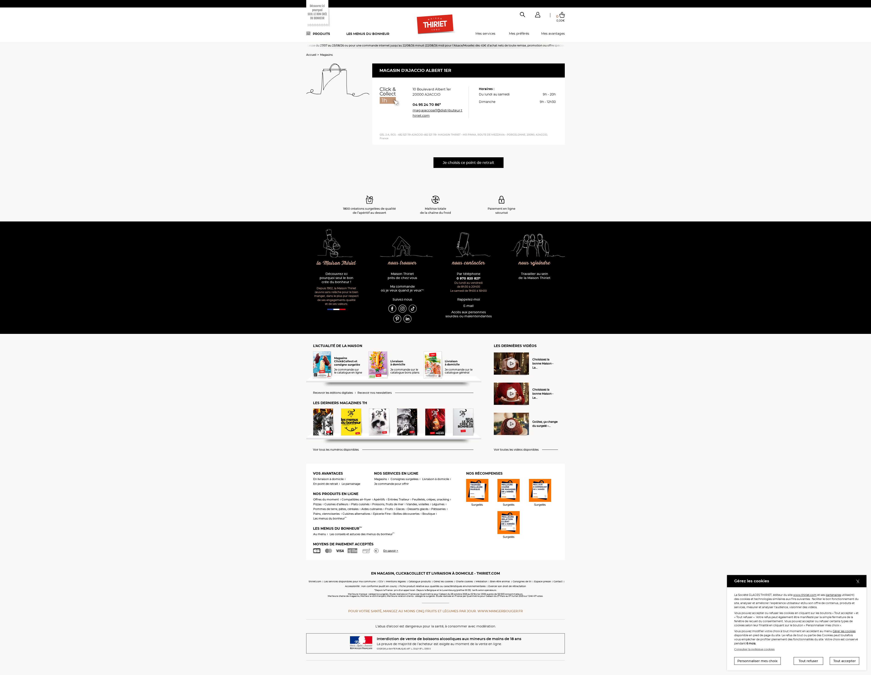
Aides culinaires (371, 509)
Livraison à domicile (435, 479)
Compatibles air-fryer (356, 499)
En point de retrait (325, 484)
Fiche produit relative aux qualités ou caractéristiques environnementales (442, 586)
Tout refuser (808, 661)
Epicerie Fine (382, 513)
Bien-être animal (500, 581)
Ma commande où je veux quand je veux (402, 289)
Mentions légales (396, 581)
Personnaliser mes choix (757, 661)
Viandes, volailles (417, 504)
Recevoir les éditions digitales (333, 392)
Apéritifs (379, 499)
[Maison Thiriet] (435, 24)
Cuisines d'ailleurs (336, 504)
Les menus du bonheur (367, 34)
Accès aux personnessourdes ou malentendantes (468, 314)
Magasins (326, 54)
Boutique (428, 513)
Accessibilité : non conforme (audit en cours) (371, 586)
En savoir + (390, 550)
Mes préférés (519, 34)
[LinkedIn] (407, 318)
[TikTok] (413, 308)
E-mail (468, 306)
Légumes (438, 504)
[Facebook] (392, 308)
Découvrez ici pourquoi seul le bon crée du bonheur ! (336, 278)
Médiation (481, 581)
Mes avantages (553, 34)
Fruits (389, 509)
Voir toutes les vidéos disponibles (516, 449)
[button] (537, 15)
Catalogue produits (420, 581)
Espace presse (542, 581)
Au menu (319, 534)
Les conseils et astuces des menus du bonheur (362, 534)
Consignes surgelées (404, 479)
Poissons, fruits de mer (388, 504)
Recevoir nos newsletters (374, 392)
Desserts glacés (417, 509)
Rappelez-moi (468, 299)
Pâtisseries (438, 509)
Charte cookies (464, 581)
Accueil (311, 54)
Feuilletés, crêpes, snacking (430, 499)
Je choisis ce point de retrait (468, 162)
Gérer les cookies (844, 631)
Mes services (485, 34)
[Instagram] (402, 308)
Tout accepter (844, 661)
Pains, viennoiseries (326, 513)
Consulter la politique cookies (754, 649)
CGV (380, 581)
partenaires (833, 595)
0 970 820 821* (468, 278)
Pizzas (317, 504)
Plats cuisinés (360, 504)
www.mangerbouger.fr (500, 611)
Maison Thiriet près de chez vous (402, 276)
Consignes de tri (522, 581)
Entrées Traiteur (398, 499)
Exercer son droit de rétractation (507, 586)
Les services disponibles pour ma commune (350, 581)
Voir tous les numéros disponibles (336, 449)
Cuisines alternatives (356, 513)
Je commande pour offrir (391, 484)
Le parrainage (351, 484)
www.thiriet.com (805, 595)
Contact (558, 581)
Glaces (400, 509)
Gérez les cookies (443, 581)
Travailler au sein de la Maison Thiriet (534, 276)
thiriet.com (315, 581)
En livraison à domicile (328, 479)
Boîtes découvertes (406, 513)
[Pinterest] (397, 318)
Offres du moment (326, 499)
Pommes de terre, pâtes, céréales (336, 509)
